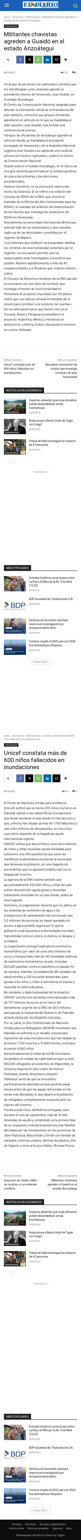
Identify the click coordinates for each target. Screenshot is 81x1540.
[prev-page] (6, 461)
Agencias (57, 1528)
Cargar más (39, 661)
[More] (66, 60)
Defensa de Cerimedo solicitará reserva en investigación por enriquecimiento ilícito (48, 624)
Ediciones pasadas (38, 1528)
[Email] (56, 60)
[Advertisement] (40, 514)
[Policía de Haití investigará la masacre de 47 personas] (15, 447)
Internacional (33, 17)
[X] (29, 60)
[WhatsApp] (38, 60)
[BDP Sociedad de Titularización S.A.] (15, 605)
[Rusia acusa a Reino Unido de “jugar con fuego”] (15, 426)
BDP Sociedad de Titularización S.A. (51, 599)
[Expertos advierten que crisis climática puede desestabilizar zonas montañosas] (15, 406)
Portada (16, 1524)
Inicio (7, 17)
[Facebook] (20, 60)
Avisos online (16, 1528)
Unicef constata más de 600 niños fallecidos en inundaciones (19, 369)
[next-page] (12, 461)
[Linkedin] (47, 60)
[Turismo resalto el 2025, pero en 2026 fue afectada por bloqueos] (15, 647)
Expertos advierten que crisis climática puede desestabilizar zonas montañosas (52, 404)
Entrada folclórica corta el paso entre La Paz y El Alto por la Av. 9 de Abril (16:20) (52, 581)
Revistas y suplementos (53, 1524)
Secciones (17, 17)
